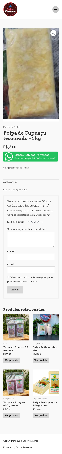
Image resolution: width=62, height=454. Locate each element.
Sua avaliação (16, 221)
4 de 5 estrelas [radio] (38, 222)
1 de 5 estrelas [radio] (28, 222)
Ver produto (11, 360)
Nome (11, 251)
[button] (53, 33)
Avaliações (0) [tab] (10, 182)
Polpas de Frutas (11, 127)
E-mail (11, 264)
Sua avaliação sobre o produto (26, 229)
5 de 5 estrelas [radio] (41, 222)
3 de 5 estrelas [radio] (35, 222)
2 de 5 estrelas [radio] (31, 222)
